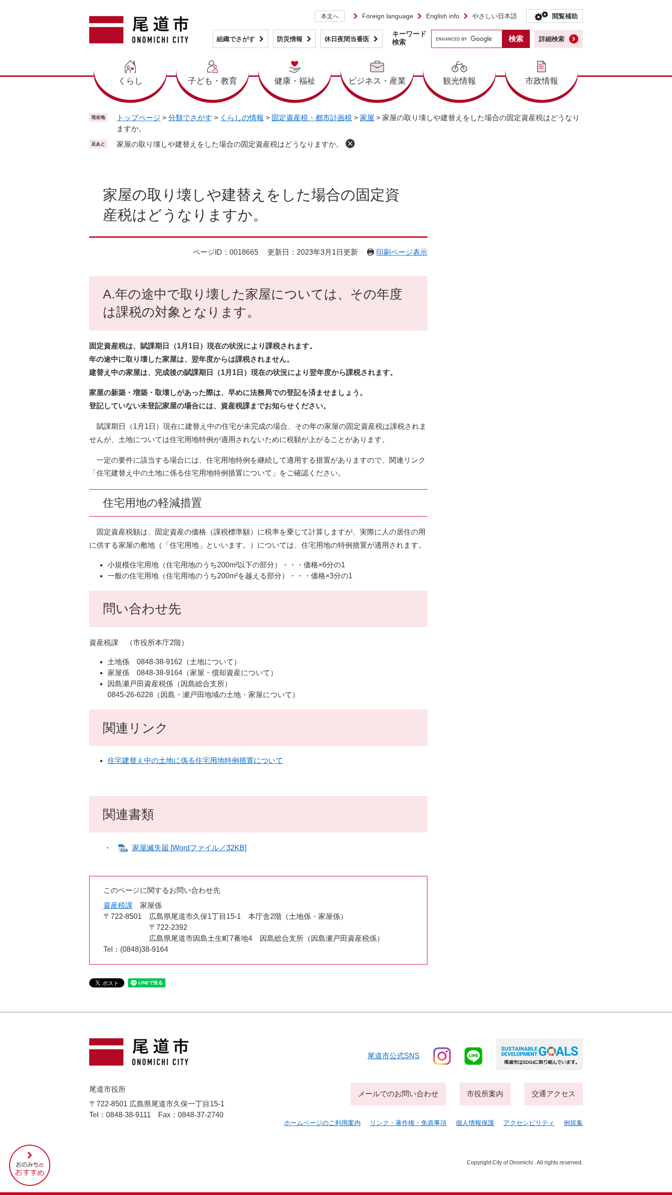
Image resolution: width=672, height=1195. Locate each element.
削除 (350, 143)
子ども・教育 (212, 80)
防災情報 (290, 39)
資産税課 (118, 905)
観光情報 (459, 80)
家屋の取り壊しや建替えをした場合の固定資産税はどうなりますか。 (230, 144)
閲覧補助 (565, 16)
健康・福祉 (294, 80)
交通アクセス (554, 1094)
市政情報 (541, 80)
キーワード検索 (409, 38)
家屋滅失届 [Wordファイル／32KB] (189, 848)
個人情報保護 (475, 1122)
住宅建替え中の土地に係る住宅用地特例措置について (195, 760)
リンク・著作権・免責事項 (408, 1122)
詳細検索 (552, 39)
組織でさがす (236, 39)
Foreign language (387, 16)
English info (442, 16)
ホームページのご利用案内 (322, 1122)
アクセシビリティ (529, 1122)
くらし (130, 80)
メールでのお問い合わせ (398, 1094)
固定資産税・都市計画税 (312, 118)
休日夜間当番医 (347, 39)
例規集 (573, 1122)
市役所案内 (485, 1094)
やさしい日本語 (494, 16)
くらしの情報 (242, 118)
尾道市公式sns (394, 1056)
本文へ (330, 16)
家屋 (367, 118)
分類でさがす (190, 118)
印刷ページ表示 (401, 252)
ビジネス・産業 (377, 80)
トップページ (138, 118)
